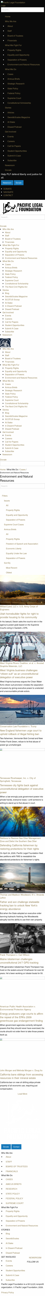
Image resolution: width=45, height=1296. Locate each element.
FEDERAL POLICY (14, 1198)
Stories (8, 107)
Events (11, 136)
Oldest (9, 572)
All (7, 505)
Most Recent (11, 567)
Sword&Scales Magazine (19, 117)
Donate (8, 170)
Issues (7, 500)
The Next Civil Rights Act (16, 286)
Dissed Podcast (15, 126)
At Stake (11, 122)
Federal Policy (14, 93)
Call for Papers (14, 146)
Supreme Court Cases (14, 524)
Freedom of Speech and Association (22, 543)
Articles (11, 112)
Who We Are (10, 21)
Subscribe (12, 160)
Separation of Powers (17, 59)
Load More (22, 1093)
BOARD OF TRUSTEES (17, 1166)
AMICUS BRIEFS (14, 1184)
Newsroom (10, 165)
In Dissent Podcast (13, 305)
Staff (10, 30)
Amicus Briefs (14, 78)
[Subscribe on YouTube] (35, 1270)
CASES (9, 1179)
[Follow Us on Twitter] (35, 1267)
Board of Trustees (15, 35)
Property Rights (14, 50)
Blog (7, 293)
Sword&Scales (12, 1238)
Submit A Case (14, 155)
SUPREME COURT (15, 1203)
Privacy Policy (7, 1292)
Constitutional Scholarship (19, 102)
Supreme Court (14, 98)
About (10, 26)
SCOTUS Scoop (12, 299)
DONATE (8, 188)
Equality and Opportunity (18, 54)
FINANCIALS (12, 1171)
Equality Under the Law (16, 553)
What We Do (10, 69)
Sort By (7, 562)
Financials (12, 40)
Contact (16, 1146)
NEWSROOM (35, 1257)
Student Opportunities (17, 150)
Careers (11, 141)
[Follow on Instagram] (35, 1273)
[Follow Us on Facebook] (35, 1264)
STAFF (9, 1161)
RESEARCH (11, 1188)
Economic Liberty (13, 548)
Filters (5, 495)
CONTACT (8, 195)
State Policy (13, 88)
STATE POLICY (13, 1193)
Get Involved (10, 131)
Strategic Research (16, 83)
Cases (10, 74)
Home (7, 16)
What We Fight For (13, 45)
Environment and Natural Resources (24, 64)
